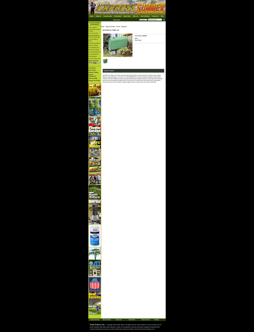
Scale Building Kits (94, 47)
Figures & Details (93, 45)
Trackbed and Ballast (94, 43)
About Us (98, 16)
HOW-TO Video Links (94, 58)
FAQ (162, 16)
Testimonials (117, 16)
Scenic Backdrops (93, 54)
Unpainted (124, 26)
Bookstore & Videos (94, 50)
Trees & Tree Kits (93, 33)
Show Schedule (107, 319)
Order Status (131, 319)
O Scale (118, 26)
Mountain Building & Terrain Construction (94, 36)
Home (91, 16)
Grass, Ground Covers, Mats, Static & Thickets (94, 29)
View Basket (116, 20)
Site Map (156, 319)
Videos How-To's (145, 319)
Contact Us (155, 16)
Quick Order (127, 16)
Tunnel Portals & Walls (93, 40)
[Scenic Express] (127, 7)
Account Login (107, 16)
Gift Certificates (145, 16)
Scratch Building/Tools (95, 52)
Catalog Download (95, 319)
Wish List (135, 16)
